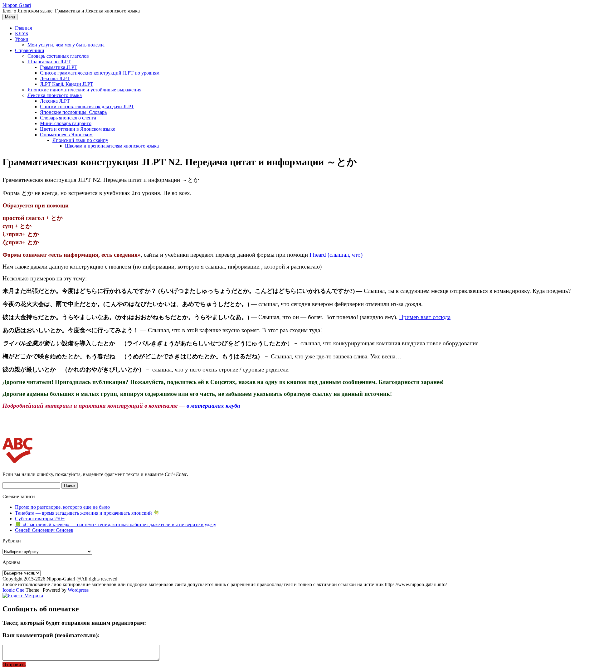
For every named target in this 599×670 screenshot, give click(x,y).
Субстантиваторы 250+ (40, 518)
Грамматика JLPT (58, 67)
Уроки (21, 39)
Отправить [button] (14, 664)
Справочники (29, 50)
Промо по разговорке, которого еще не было (62, 507)
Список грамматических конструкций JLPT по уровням (99, 72)
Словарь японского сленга (68, 117)
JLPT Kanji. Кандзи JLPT (66, 84)
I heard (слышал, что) (336, 254)
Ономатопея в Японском (66, 134)
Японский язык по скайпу (80, 140)
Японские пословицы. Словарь (73, 112)
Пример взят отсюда (424, 317)
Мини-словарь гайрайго (65, 123)
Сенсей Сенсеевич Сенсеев (44, 530)
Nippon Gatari (16, 5)
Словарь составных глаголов (58, 56)
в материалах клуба (213, 405)
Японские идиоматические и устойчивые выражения (84, 89)
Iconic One (13, 590)
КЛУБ (21, 33)
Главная (23, 28)
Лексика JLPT (55, 78)
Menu (10, 17)
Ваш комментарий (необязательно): (51, 635)
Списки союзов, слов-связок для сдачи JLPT (87, 106)
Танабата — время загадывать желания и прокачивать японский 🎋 (87, 513)
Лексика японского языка (54, 95)
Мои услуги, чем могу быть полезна (66, 44)
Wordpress (78, 590)
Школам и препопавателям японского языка (112, 145)
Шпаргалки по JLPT (49, 61)
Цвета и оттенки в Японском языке (77, 129)
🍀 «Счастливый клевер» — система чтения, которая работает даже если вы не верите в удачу (115, 524)
